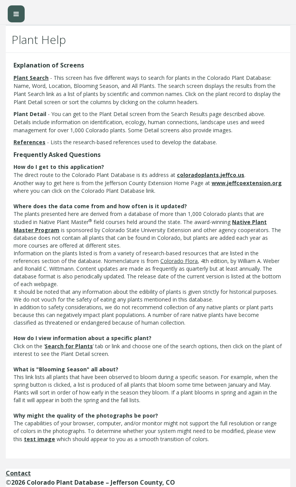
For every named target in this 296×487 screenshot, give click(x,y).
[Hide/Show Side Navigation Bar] (16, 13)
